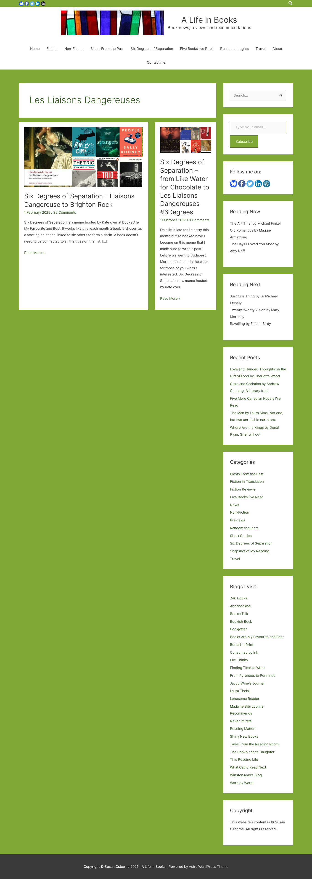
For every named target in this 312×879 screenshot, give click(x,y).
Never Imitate (241, 721)
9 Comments (199, 220)
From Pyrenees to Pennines (252, 675)
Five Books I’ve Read (196, 48)
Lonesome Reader (244, 698)
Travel (261, 48)
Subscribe (244, 141)
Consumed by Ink (244, 652)
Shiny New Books (244, 736)
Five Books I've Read (246, 497)
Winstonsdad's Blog (246, 775)
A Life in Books (209, 19)
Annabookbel (240, 606)
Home (35, 48)
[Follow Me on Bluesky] (21, 3)
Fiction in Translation (247, 481)
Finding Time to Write (247, 668)
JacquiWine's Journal (247, 683)
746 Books (238, 598)
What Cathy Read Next (248, 767)
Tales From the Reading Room (254, 744)
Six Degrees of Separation (152, 48)
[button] (290, 3)
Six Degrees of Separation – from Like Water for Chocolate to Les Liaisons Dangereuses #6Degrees (184, 187)
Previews (237, 520)
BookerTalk (239, 614)
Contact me (156, 62)
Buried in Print (241, 644)
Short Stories (241, 536)
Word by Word (241, 783)
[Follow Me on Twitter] (32, 3)
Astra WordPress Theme (208, 866)
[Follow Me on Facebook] (26, 3)
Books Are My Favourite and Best (257, 637)
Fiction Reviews (243, 489)
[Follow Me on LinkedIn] (37, 3)
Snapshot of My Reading (249, 551)
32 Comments (64, 212)
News (234, 505)
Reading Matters (243, 728)
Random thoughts (234, 48)
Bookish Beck (241, 621)
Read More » (34, 253)
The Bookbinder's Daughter (252, 752)
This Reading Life (244, 759)
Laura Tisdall (240, 691)
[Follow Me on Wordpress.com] (43, 3)
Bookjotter (238, 629)
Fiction (52, 48)
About (277, 48)
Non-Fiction (74, 48)
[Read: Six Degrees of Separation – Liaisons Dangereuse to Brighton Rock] (83, 157)
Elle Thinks (239, 660)
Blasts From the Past (107, 48)
